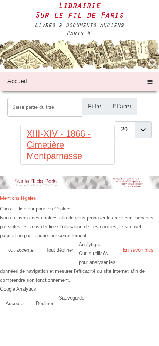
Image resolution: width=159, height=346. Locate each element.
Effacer (122, 106)
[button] (151, 338)
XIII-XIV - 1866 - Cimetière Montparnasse (59, 144)
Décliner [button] (44, 303)
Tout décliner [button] (59, 250)
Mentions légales (18, 198)
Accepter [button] (15, 303)
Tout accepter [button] (20, 250)
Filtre (94, 106)
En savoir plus (138, 250)
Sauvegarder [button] (72, 298)
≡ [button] (150, 81)
